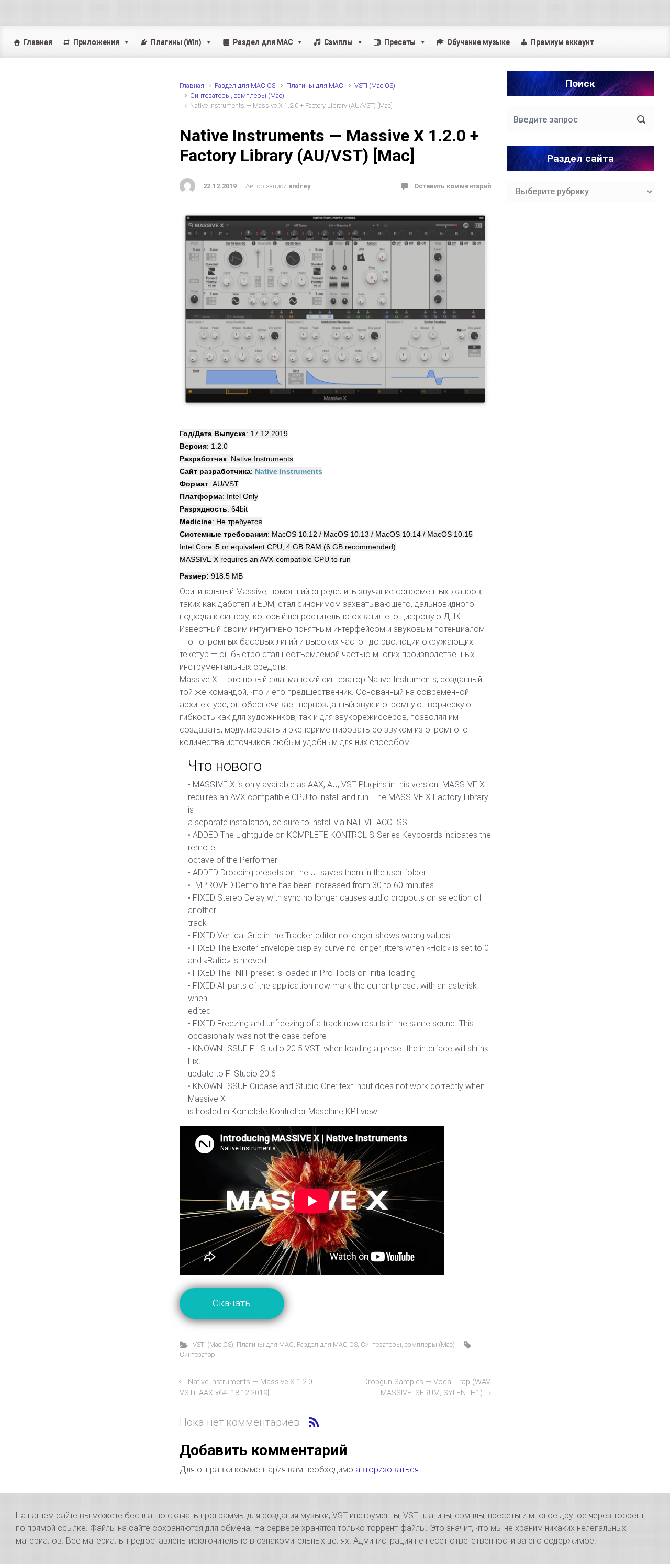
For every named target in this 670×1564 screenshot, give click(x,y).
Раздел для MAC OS (245, 86)
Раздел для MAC (263, 42)
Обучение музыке (478, 42)
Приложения (96, 42)
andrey (299, 186)
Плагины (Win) (176, 42)
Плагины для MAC (314, 86)
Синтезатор (197, 1354)
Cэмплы (338, 42)
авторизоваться (387, 1469)
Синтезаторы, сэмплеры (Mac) (237, 95)
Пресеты (400, 42)
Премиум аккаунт (562, 42)
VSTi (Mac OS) (374, 86)
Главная (38, 42)
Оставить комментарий (452, 186)
